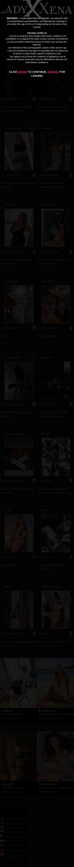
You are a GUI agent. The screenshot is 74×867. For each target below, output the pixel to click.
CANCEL (53, 71)
